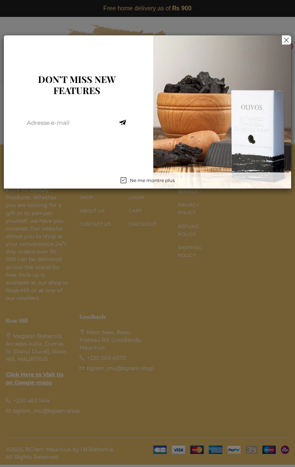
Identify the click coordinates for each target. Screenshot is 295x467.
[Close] (286, 40)
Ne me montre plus (152, 180)
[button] (122, 122)
